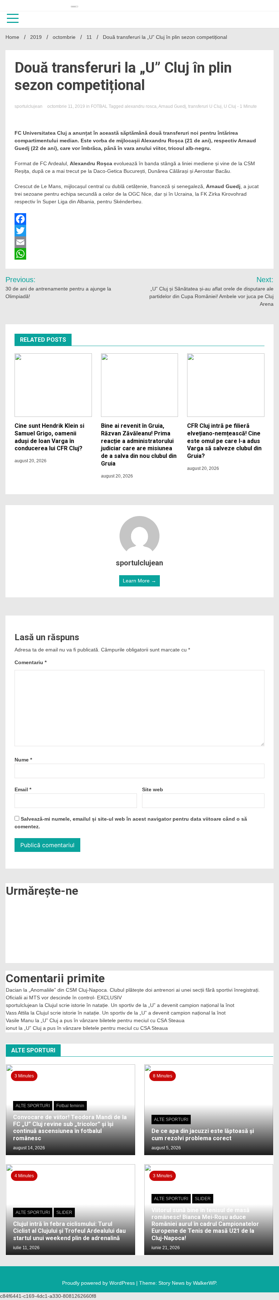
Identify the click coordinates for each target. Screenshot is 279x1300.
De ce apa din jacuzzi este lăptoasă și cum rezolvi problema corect (202, 1134)
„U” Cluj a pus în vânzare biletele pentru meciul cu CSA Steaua (113, 1020)
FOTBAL (99, 106)
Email (23, 789)
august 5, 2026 (166, 1147)
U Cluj (230, 106)
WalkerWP (204, 1283)
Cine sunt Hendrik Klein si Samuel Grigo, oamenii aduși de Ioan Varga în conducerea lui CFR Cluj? (49, 437)
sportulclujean (29, 106)
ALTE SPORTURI (33, 1105)
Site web (152, 789)
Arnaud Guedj (172, 106)
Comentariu (30, 662)
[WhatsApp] (139, 254)
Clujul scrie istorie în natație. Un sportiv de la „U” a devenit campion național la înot (139, 1005)
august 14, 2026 (29, 1147)
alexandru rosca (141, 106)
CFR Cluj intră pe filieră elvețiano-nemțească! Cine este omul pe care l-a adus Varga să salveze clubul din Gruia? (224, 440)
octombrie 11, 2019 (66, 106)
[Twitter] (139, 230)
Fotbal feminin (70, 1105)
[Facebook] (139, 219)
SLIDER (64, 1212)
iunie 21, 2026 (165, 1247)
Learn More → (139, 581)
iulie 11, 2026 (26, 1247)
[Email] (139, 242)
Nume (23, 760)
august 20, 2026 (30, 460)
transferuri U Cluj (205, 106)
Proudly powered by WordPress (99, 1283)
